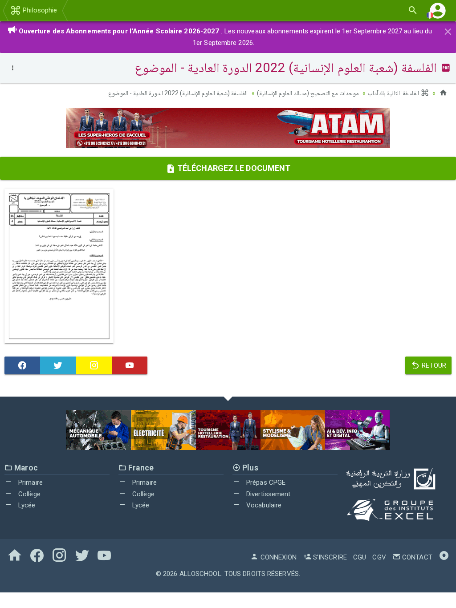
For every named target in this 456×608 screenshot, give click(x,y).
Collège (28, 494)
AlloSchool (200, 574)
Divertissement (267, 494)
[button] (438, 10)
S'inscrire (329, 557)
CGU (359, 557)
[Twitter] (58, 365)
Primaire (29, 482)
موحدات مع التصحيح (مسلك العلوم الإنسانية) (308, 93)
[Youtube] (129, 365)
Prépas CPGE (264, 482)
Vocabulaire (262, 505)
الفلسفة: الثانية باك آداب (394, 93)
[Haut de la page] (444, 557)
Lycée (26, 505)
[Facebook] (22, 365)
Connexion (278, 557)
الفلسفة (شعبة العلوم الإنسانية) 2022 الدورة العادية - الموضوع (178, 93)
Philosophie (39, 10)
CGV (379, 557)
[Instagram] (94, 365)
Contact (416, 557)
